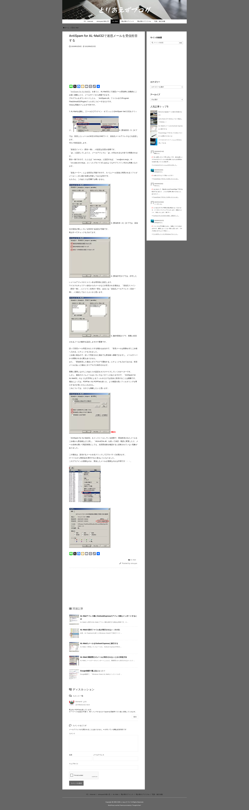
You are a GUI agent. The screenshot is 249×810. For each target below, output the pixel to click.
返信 (135, 717)
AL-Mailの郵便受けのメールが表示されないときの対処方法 (103, 657)
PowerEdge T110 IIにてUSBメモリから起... (166, 179)
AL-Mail (75, 28)
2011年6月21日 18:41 (82, 705)
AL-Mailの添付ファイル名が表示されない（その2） (100, 630)
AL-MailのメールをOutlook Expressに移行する (99, 643)
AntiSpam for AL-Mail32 (80, 92)
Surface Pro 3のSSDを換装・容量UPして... (166, 215)
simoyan (134, 563)
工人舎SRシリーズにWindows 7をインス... (165, 234)
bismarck (78, 702)
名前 (70, 755)
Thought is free (136, 805)
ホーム (67, 28)
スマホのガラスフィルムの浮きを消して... (165, 165)
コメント (72, 733)
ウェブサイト (73, 764)
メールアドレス (98, 755)
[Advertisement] (103, 68)
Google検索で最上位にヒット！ (93, 671)
